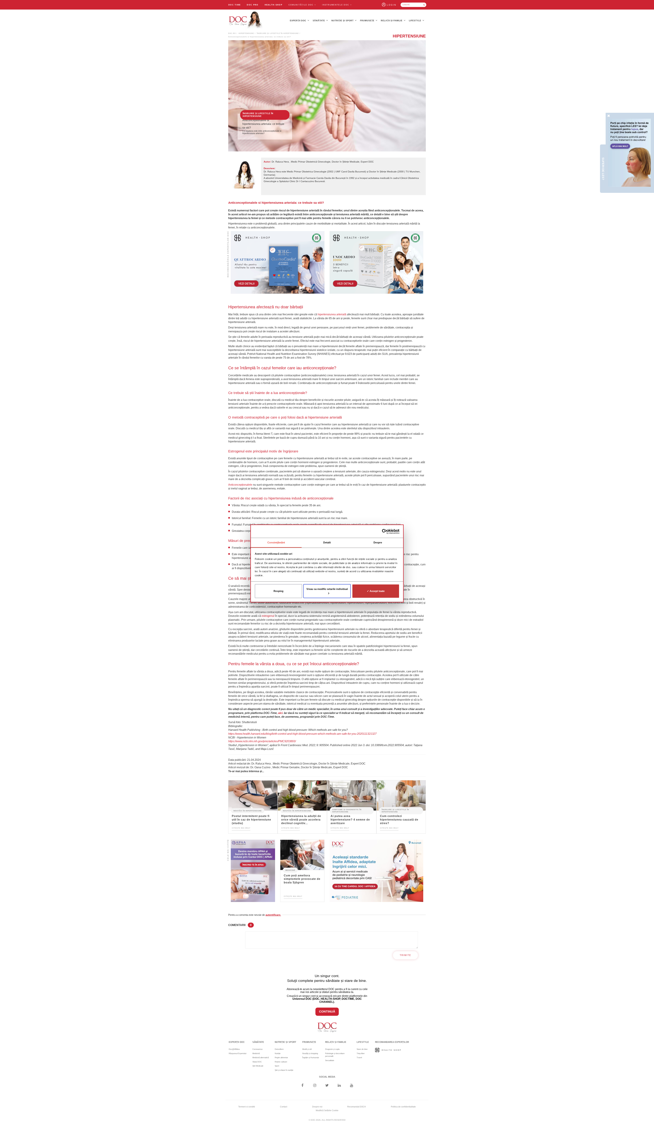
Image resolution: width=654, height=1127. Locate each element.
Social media (327, 1077)
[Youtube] (351, 1086)
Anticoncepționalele (240, 484)
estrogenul (268, 615)
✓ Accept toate (376, 591)
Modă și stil (307, 1049)
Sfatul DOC (257, 1062)
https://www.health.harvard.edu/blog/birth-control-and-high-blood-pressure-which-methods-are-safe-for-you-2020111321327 (302, 733)
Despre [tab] (377, 542)
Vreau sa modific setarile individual (327, 589)
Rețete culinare (281, 1062)
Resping (278, 591)
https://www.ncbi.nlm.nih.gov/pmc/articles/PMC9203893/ (262, 741)
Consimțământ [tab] (276, 542)
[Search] (424, 5)
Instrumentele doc (336, 5)
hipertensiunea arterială (332, 314)
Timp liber (361, 1053)
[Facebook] (302, 1086)
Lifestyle (415, 20)
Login (391, 5)
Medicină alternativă (260, 1057)
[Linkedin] (339, 1086)
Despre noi (317, 1107)
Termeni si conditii (246, 1107)
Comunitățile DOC (301, 5)
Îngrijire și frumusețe (310, 1057)
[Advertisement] (277, 262)
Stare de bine (362, 1049)
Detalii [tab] (327, 542)
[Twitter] (327, 1086)
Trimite (405, 955)
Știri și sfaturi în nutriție (284, 1070)
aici (280, 713)
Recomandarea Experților (392, 1042)
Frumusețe (367, 20)
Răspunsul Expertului (237, 1053)
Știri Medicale (257, 1066)
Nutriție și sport (342, 20)
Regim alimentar (281, 1057)
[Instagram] (314, 1086)
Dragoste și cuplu (332, 1049)
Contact (283, 1107)
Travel (359, 1057)
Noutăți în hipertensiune (247, 811)
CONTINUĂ (327, 1011)
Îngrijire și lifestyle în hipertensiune (278, 33)
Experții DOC (298, 20)
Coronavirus (257, 1049)
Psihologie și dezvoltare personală (335, 1054)
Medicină (290, 870)
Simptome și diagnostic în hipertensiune (346, 811)
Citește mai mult (241, 828)
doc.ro (232, 33)
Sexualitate (329, 1060)
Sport (277, 1066)
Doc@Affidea (234, 1049)
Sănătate (319, 20)
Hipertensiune (246, 33)
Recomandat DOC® (356, 1107)
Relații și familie (392, 20)
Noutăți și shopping (310, 1053)
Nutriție (278, 1053)
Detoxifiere (279, 1049)
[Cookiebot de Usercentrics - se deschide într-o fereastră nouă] (384, 531)
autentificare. (273, 914)
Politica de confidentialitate (403, 1107)
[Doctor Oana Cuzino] (245, 21)
